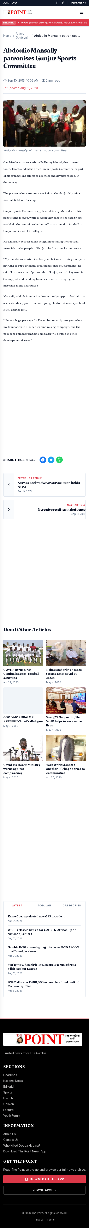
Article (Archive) (22, 35)
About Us (9, 1134)
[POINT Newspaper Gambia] (56, 2)
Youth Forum (11, 1115)
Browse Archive (44, 1190)
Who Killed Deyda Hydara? (21, 1145)
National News (13, 1080)
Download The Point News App (24, 1151)
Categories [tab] (72, 905)
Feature (8, 1110)
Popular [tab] (44, 905)
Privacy (39, 1219)
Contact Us (10, 1139)
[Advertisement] (44, 398)
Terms (51, 1219)
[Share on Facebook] (43, 460)
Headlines (10, 1075)
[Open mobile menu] (81, 12)
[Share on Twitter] (51, 460)
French (8, 1098)
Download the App (47, 1179)
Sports (7, 1092)
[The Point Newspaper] (62, 2)
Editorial (8, 1086)
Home (7, 35)
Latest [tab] (17, 905)
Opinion (8, 1104)
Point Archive (78, 2)
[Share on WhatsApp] (59, 460)
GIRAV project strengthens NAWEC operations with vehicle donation (43, 22)
